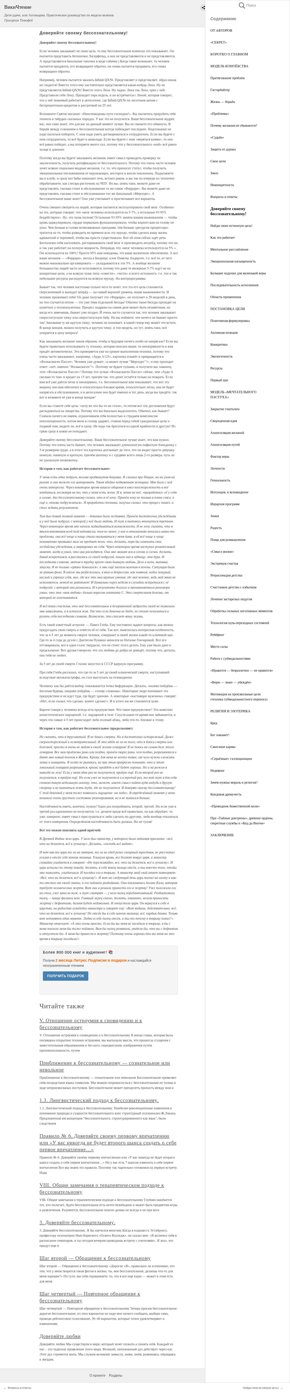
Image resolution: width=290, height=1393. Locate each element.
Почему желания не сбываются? (233, 125)
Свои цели (218, 161)
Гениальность (220, 480)
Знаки (214, 515)
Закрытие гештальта (224, 409)
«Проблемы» (219, 113)
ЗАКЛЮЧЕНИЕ (222, 835)
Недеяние (217, 770)
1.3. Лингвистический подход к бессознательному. (99, 1100)
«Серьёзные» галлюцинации (231, 758)
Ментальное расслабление (229, 249)
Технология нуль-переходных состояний (239, 622)
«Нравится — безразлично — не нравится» (241, 670)
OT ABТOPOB (221, 30)
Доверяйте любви (59, 1336)
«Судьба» (217, 137)
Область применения (225, 297)
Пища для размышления (227, 539)
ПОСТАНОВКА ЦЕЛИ (227, 308)
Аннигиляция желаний (227, 432)
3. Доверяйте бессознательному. (77, 1222)
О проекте (98, 1375)
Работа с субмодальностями (230, 658)
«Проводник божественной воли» (235, 806)
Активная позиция (224, 332)
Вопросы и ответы (223, 196)
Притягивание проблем (227, 78)
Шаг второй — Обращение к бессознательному (95, 1257)
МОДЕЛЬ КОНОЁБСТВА (229, 66)
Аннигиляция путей (225, 444)
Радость (216, 527)
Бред (213, 723)
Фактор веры (219, 456)
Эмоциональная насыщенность (233, 261)
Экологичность (221, 356)
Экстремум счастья (224, 563)
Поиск (247, 5)
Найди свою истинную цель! (231, 225)
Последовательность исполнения (234, 285)
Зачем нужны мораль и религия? (234, 782)
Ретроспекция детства (226, 575)
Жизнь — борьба (222, 101)
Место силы (219, 646)
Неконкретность (222, 184)
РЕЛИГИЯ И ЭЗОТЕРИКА (230, 711)
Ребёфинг (217, 634)
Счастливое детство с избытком (233, 587)
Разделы (115, 1375)
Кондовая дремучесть (225, 794)
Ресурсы (216, 368)
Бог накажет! (219, 734)
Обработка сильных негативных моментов (241, 611)
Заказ (214, 173)
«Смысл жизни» (222, 551)
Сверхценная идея (223, 420)
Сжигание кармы (222, 746)
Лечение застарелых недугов (231, 599)
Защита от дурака (223, 149)
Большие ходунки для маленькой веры (238, 273)
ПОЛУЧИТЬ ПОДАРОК (65, 976)
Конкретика (219, 344)
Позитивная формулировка (230, 320)
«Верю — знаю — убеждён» (231, 682)
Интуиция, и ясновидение (229, 492)
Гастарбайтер (220, 89)
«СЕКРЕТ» (218, 42)
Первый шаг (219, 380)
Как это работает (222, 237)
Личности (217, 468)
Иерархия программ (224, 504)
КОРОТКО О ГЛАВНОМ (229, 54)
